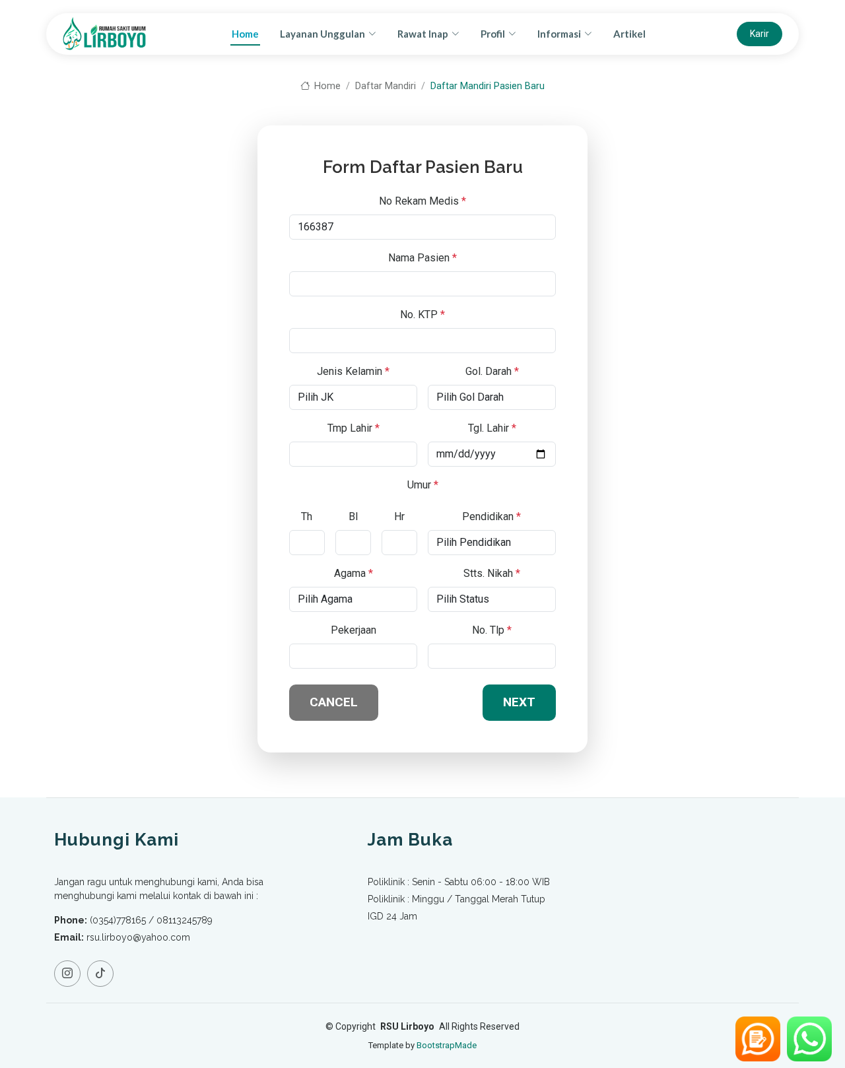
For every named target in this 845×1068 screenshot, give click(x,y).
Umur (422, 485)
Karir (759, 33)
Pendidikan (491, 516)
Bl (353, 516)
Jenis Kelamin (353, 371)
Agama (353, 573)
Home (245, 34)
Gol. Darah (492, 371)
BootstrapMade (447, 1045)
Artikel (629, 34)
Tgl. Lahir (492, 428)
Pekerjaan (353, 630)
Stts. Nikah (491, 573)
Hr (399, 516)
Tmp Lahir (353, 428)
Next (519, 702)
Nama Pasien (422, 257)
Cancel (334, 702)
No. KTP (422, 314)
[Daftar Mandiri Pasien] (757, 1039)
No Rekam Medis (422, 201)
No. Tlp (492, 630)
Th (306, 516)
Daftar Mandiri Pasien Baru (487, 86)
